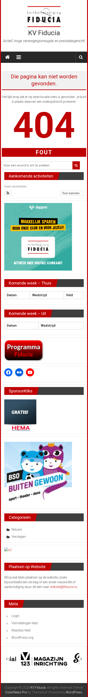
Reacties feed (21, 630)
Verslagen (19, 536)
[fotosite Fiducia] (8, 549)
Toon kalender (71, 193)
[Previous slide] (7, 659)
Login (15, 616)
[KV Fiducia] (7, 57)
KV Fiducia (44, 33)
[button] (8, 193)
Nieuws (17, 529)
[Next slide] (81, 659)
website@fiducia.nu (63, 587)
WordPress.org (22, 637)
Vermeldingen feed (25, 623)
